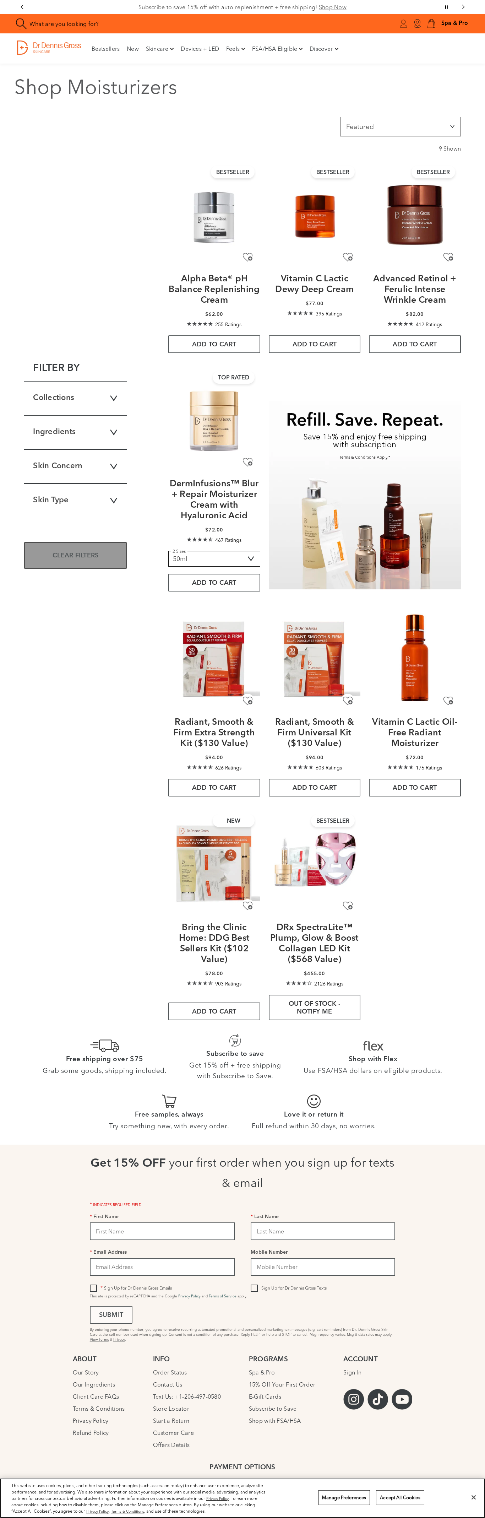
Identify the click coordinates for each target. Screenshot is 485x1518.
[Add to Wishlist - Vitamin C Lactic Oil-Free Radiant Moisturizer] (448, 701)
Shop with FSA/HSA (275, 1420)
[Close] (473, 1497)
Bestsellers (106, 48)
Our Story (86, 1372)
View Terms (99, 1339)
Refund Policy (91, 1432)
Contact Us (167, 1384)
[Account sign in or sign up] (403, 25)
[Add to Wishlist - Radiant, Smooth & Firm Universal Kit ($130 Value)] (348, 701)
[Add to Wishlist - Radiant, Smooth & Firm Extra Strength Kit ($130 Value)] (248, 701)
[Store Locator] (417, 23)
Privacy (119, 1339)
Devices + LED (200, 48)
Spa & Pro (262, 1372)
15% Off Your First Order (282, 1384)
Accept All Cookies (400, 1497)
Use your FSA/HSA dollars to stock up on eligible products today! (242, 7)
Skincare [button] (157, 48)
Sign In (352, 1372)
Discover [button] (321, 48)
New (133, 48)
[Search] (21, 23)
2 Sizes (179, 551)
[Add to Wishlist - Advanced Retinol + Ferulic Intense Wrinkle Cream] (448, 257)
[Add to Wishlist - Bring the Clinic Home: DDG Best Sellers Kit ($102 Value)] (248, 906)
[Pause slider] (446, 7)
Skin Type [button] (51, 500)
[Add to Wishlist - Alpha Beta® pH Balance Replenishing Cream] (248, 257)
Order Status (170, 1372)
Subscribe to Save (273, 1408)
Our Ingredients (94, 1384)
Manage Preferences (344, 1497)
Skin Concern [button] (57, 466)
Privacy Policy (189, 1296)
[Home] (49, 47)
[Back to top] (472, 1459)
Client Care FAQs (96, 1396)
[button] (431, 24)
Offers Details (171, 1444)
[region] (242, 1498)
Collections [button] (53, 398)
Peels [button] (233, 48)
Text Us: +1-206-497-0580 (187, 1396)
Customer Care (173, 1432)
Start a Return (171, 1420)
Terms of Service (222, 1296)
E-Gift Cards (265, 1396)
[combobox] (140, 24)
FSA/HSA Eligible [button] (274, 48)
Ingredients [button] (54, 432)
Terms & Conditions (99, 1408)
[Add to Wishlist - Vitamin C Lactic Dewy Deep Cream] (348, 257)
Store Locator (171, 1408)
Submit (111, 1315)
